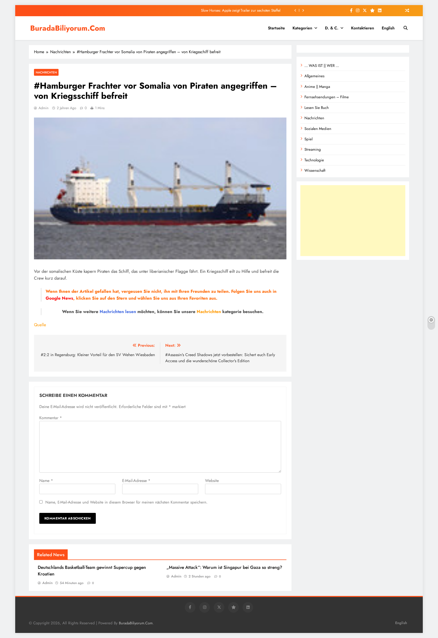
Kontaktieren (362, 28)
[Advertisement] (352, 220)
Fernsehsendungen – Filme (326, 97)
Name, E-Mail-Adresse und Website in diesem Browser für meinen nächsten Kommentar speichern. (126, 502)
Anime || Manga (317, 86)
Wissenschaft (314, 170)
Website (212, 481)
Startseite (276, 28)
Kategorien (302, 28)
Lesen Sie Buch (316, 107)
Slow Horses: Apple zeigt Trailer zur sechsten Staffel (240, 10)
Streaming (312, 149)
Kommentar (50, 418)
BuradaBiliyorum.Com (67, 28)
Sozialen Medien (317, 128)
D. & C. (331, 28)
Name (46, 481)
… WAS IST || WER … (321, 65)
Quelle (40, 325)
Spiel (308, 139)
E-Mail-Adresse (136, 481)
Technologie (314, 160)
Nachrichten (46, 72)
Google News (59, 298)
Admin (43, 107)
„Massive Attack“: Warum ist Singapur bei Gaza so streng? (224, 567)
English (388, 28)
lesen (130, 311)
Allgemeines (314, 76)
